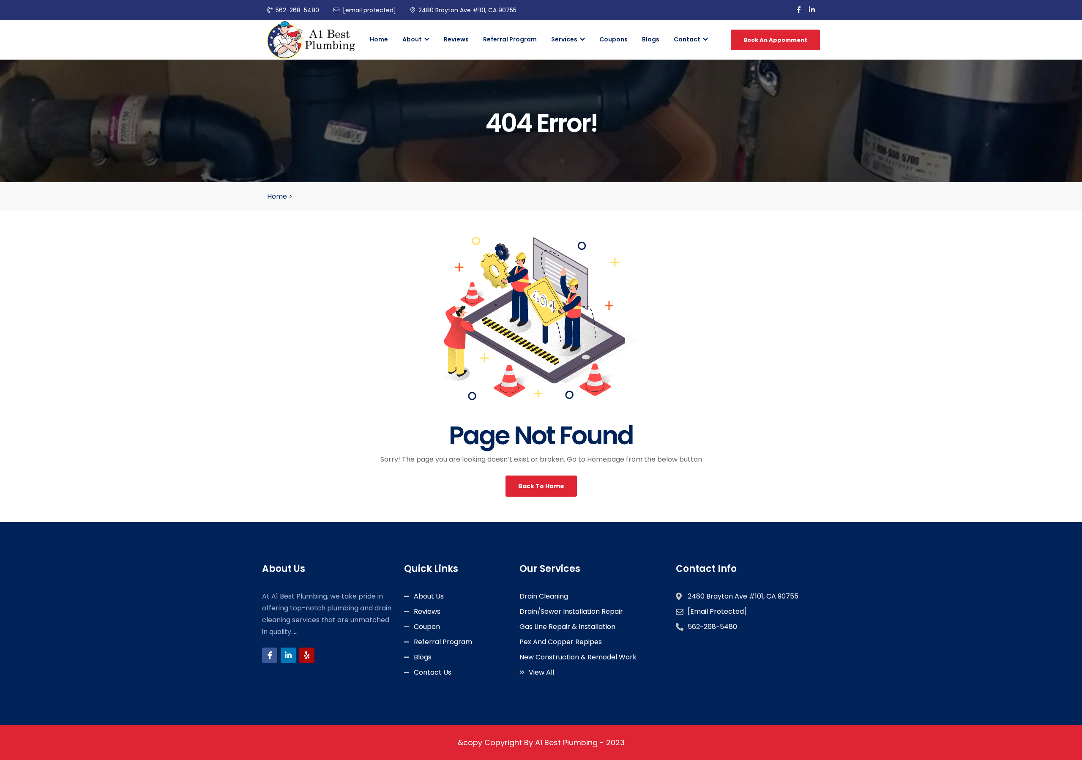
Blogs (650, 39)
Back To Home (541, 486)
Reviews (456, 39)
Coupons (613, 39)
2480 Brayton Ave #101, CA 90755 (467, 10)
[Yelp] (306, 655)
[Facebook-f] (269, 655)
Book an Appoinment (775, 40)
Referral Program (510, 39)
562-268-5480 (297, 10)
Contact (688, 39)
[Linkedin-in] (288, 655)
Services (565, 39)
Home (379, 39)
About (412, 39)
